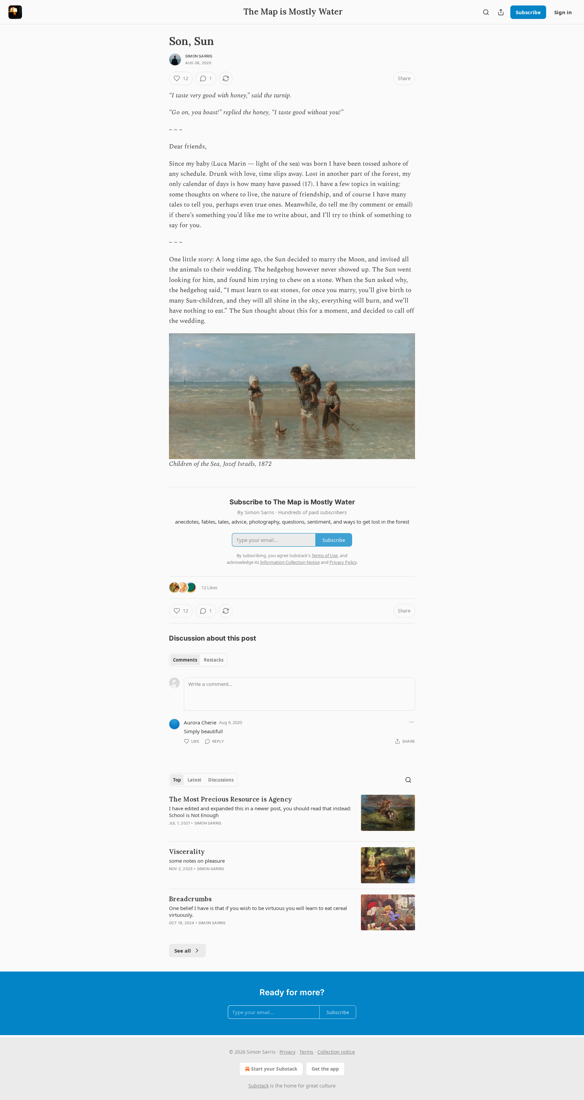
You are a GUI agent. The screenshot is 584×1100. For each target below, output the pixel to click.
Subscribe (528, 12)
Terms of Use (325, 555)
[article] (292, 815)
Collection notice (336, 1052)
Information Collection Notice (290, 562)
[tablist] (198, 660)
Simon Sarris (198, 56)
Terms (306, 1052)
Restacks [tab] (213, 660)
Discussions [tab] (221, 780)
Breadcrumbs (190, 899)
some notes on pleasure (197, 860)
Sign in (563, 12)
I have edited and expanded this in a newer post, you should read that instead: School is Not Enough (260, 811)
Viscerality (187, 851)
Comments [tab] (185, 660)
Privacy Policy (343, 562)
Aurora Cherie (200, 722)
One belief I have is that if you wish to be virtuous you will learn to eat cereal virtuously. (258, 911)
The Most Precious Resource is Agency (230, 799)
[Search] (486, 12)
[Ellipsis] (411, 722)
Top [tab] (177, 780)
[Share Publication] (501, 12)
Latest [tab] (194, 780)
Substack (258, 1085)
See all (182, 950)
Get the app (325, 1069)
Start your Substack (274, 1069)
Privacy (287, 1052)
